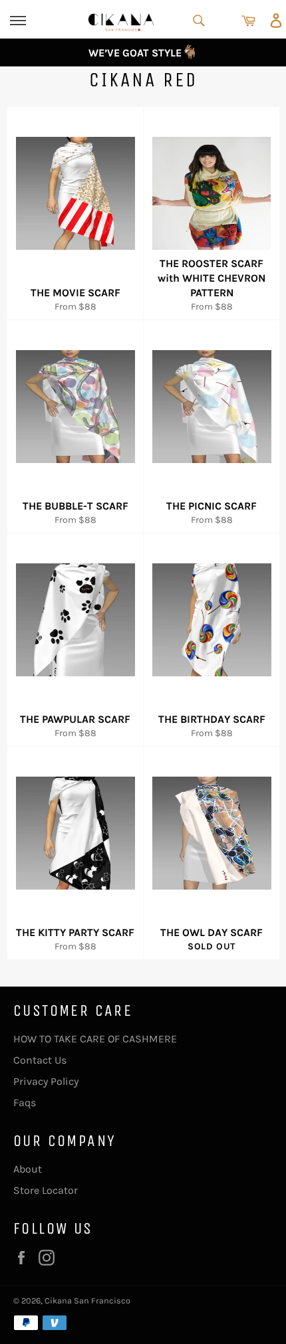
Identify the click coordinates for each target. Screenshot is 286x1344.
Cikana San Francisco (87, 1300)
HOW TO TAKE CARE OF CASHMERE (95, 1038)
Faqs (24, 1102)
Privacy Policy (45, 1081)
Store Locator (45, 1190)
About (27, 1169)
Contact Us (40, 1060)
